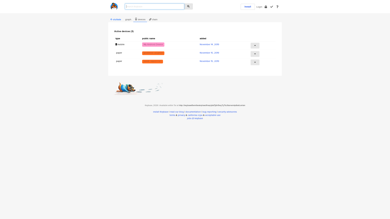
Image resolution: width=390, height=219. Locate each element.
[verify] (271, 7)
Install (248, 6)
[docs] (277, 7)
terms (172, 115)
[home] (114, 5)
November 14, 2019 (209, 44)
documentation (193, 111)
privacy (181, 115)
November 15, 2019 (209, 52)
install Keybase (160, 111)
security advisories (227, 111)
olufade (117, 19)
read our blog (177, 111)
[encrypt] (266, 7)
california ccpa (195, 115)
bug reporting (209, 111)
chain (154, 19)
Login (259, 6)
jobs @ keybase (195, 118)
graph (128, 19)
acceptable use (212, 115)
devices (141, 19)
